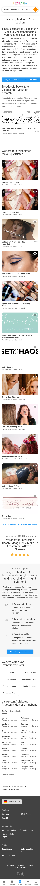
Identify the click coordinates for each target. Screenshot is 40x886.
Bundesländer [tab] (15, 711)
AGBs (31, 865)
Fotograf (10, 672)
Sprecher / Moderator (11, 686)
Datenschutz (22, 865)
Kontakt (5, 818)
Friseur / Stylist (30, 672)
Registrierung (7, 849)
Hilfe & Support (26, 814)
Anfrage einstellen (9, 830)
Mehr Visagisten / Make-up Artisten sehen (20, 524)
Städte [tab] (4, 711)
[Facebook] (17, 874)
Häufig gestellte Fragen (8, 835)
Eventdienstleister (17, 787)
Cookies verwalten (20, 868)
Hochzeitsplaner (29, 686)
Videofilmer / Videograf (30, 679)
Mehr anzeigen (8, 774)
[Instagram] (22, 874)
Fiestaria (5, 787)
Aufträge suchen (8, 855)
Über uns (5, 814)
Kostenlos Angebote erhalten (20, 651)
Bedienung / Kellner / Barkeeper (11, 693)
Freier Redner (10, 679)
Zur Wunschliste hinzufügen (28, 112)
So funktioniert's (26, 830)
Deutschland (13, 801)
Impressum (11, 865)
